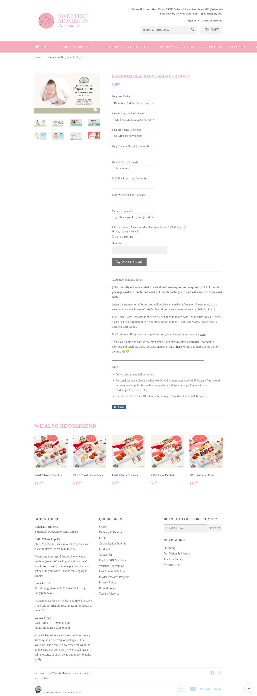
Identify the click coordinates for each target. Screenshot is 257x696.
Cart (214, 29)
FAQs (102, 538)
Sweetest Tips (172, 564)
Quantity (116, 243)
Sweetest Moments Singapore (66, 692)
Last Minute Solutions (112, 571)
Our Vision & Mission (177, 553)
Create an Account (212, 20)
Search (103, 526)
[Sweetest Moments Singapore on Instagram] (219, 673)
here (202, 334)
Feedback (104, 549)
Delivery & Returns (110, 532)
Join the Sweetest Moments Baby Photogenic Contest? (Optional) (146, 227)
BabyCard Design (121, 96)
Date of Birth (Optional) (125, 162)
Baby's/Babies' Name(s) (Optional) (130, 146)
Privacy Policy (107, 582)
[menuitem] (42, 47)
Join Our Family (173, 559)
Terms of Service (109, 593)
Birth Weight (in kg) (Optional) (129, 194)
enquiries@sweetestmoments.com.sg (56, 531)
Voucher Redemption (111, 565)
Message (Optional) (122, 211)
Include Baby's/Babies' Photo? (128, 113)
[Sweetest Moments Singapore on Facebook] (212, 673)
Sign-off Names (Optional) (126, 129)
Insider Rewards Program (114, 577)
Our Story (170, 548)
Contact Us (105, 554)
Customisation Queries (112, 543)
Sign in (192, 20)
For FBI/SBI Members (112, 560)
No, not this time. (124, 236)
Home (37, 57)
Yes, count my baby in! (127, 231)
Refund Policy (107, 588)
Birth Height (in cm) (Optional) (129, 178)
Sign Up (214, 528)
